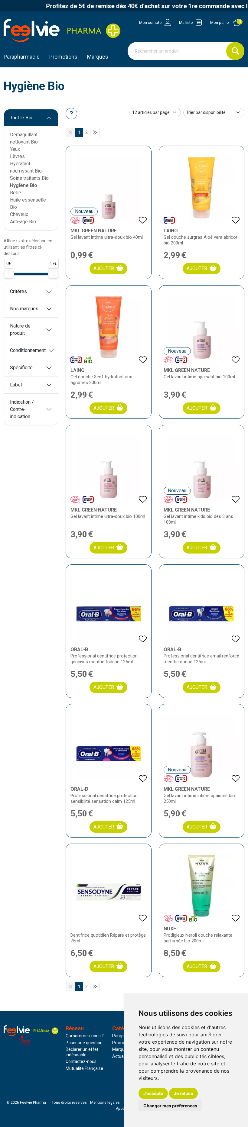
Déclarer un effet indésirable (82, 1052)
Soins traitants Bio (29, 178)
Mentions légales (105, 1102)
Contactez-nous (81, 1061)
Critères (18, 291)
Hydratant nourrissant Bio (26, 167)
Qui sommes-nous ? (85, 1035)
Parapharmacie (22, 56)
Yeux (15, 149)
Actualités (122, 1056)
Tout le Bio (21, 118)
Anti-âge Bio (23, 221)
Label (16, 385)
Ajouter (103, 268)
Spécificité (21, 367)
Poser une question (84, 1042)
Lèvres (17, 156)
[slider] (9, 274)
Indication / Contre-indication (22, 409)
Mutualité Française (84, 1068)
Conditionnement (28, 350)
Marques (97, 56)
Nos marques (24, 309)
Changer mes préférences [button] (170, 1105)
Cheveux (19, 214)
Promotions (123, 1042)
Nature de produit (20, 329)
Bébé (15, 192)
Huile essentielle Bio (28, 203)
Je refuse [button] (183, 1093)
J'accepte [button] (153, 1093)
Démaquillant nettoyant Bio (24, 138)
